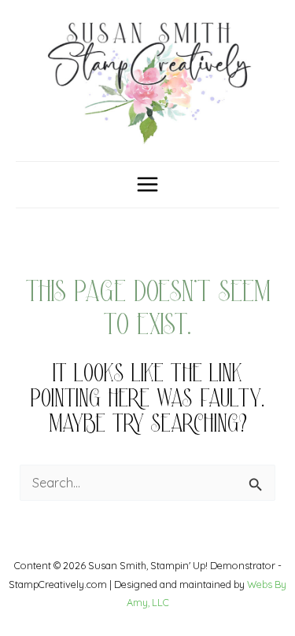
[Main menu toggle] (148, 185)
